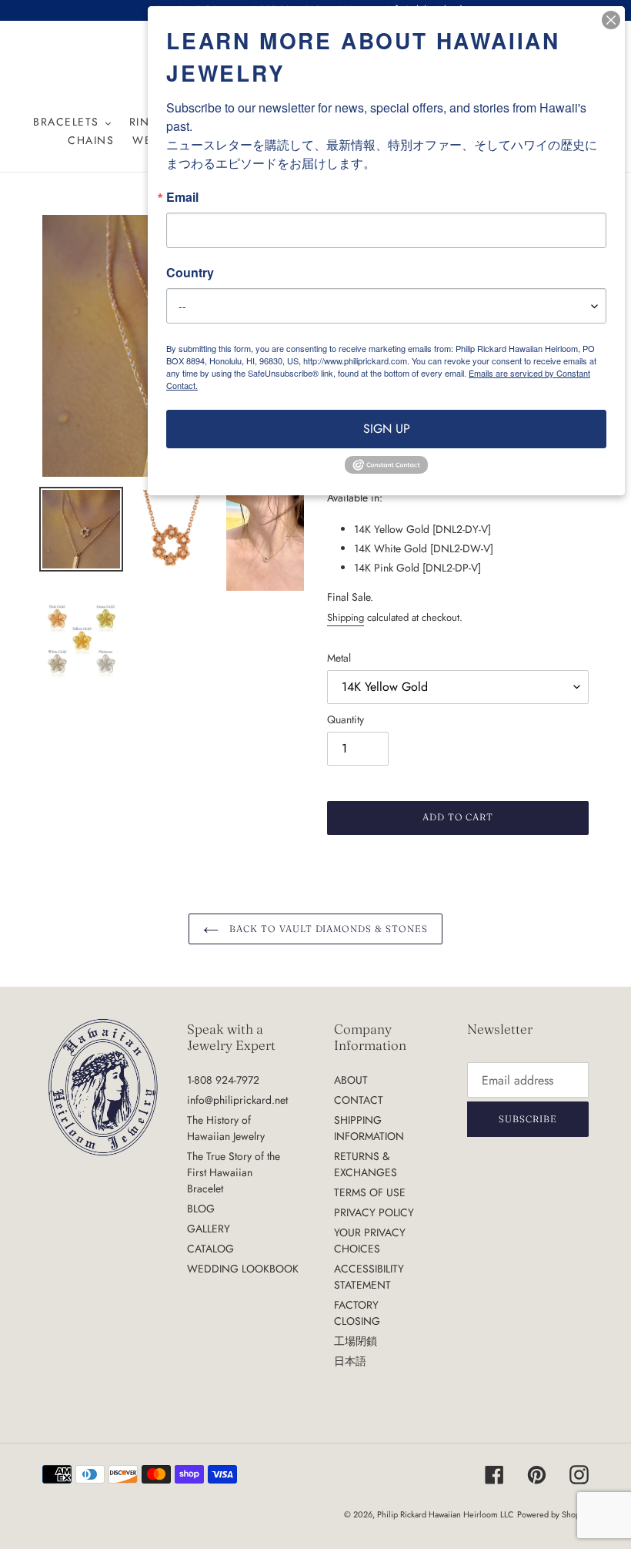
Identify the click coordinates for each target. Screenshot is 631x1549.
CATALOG (210, 1248)
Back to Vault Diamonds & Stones (327, 928)
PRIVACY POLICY (374, 1212)
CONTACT (358, 1100)
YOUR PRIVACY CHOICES (370, 1240)
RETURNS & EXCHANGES (365, 1164)
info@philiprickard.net (237, 1100)
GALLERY (208, 1228)
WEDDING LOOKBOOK (243, 1268)
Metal (339, 658)
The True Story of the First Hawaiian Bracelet (233, 1172)
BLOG (201, 1208)
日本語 (350, 1361)
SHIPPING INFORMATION (369, 1128)
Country (190, 273)
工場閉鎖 (355, 1341)
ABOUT (351, 1080)
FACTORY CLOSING (357, 1313)
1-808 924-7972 (223, 1080)
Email (182, 197)
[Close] (611, 20)
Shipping (345, 617)
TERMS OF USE (370, 1192)
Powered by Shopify (553, 1514)
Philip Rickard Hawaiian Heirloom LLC (445, 1514)
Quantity (345, 719)
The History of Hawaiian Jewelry (226, 1128)
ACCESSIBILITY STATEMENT (369, 1277)
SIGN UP (386, 429)
